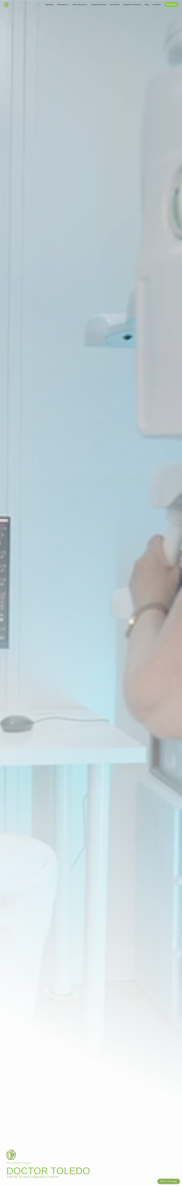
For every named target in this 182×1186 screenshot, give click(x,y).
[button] (68, 4)
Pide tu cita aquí (168, 1181)
